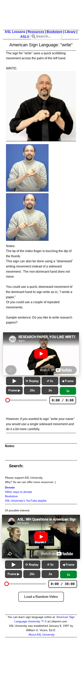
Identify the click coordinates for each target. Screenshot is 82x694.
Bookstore (54, 32)
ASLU (24, 36)
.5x (50, 390)
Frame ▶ (14, 390)
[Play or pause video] (41, 353)
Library (70, 32)
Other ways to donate (18, 491)
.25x (32, 390)
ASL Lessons (15, 32)
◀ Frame (68, 381)
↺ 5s (50, 381)
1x (67, 390)
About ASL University (41, 634)
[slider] (7, 400)
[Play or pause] (14, 381)
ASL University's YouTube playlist (25, 500)
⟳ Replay (32, 381)
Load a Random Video (41, 596)
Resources (36, 32)
